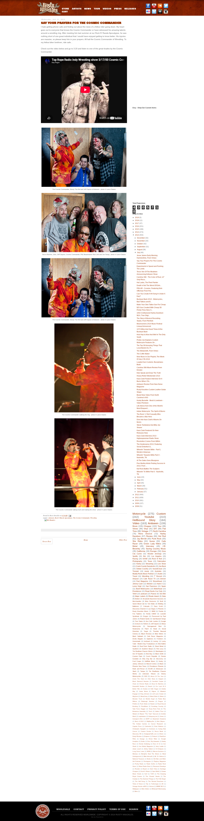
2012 (137, 495)
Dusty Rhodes (137, 736)
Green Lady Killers (152, 544)
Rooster (137, 769)
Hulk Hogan (154, 689)
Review (149, 536)
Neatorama (136, 629)
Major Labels (140, 596)
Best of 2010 (139, 721)
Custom (161, 513)
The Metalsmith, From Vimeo (147, 351)
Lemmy (155, 641)
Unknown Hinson (149, 674)
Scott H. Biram (145, 771)
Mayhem (135, 696)
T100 (152, 774)
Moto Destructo (150, 601)
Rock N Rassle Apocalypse (63, 518)
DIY (155, 529)
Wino (136, 791)
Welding (160, 604)
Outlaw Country (142, 569)
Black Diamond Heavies (141, 681)
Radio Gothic (151, 764)
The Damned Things (146, 779)
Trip (147, 784)
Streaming (149, 564)
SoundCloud (157, 569)
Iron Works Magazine (146, 746)
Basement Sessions (159, 719)
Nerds (149, 759)
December (141, 238)
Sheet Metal (159, 646)
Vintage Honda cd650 (140, 786)
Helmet (145, 624)
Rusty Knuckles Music (140, 611)
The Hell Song (140, 781)
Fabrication (161, 561)
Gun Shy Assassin (153, 741)
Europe (153, 551)
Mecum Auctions (158, 751)
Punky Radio (139, 764)
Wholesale (63, 809)
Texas (150, 561)
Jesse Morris (143, 691)
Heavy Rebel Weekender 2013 (148, 376)
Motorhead (158, 589)
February (140, 489)
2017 (137, 223)
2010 (137, 500)
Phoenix (160, 609)
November (141, 241)
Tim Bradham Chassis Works (143, 651)
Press (118, 8)
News (87, 8)
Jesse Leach (137, 749)
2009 (137, 503)
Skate (155, 629)
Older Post (123, 540)
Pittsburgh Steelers (147, 701)
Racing (135, 559)
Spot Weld (155, 771)
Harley (138, 564)
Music (135, 526)
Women (150, 584)
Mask (161, 664)
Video (136, 523)
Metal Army (144, 696)
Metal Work (153, 696)
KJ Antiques (160, 749)
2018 (137, 220)
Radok (152, 704)
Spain (163, 586)
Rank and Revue (139, 669)
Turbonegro (155, 784)
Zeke (164, 596)
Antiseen (51, 518)
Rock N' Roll (157, 559)
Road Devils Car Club (153, 591)
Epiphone (150, 639)
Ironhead (147, 641)
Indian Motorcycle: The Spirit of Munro (151, 411)
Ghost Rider (153, 739)
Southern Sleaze (147, 649)
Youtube (149, 516)
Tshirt (135, 594)
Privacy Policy (96, 809)
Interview (150, 546)
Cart (65, 11)
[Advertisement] (149, 61)
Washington (159, 651)
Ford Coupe (137, 661)
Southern (136, 649)
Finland (154, 736)
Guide (143, 741)
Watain (135, 714)
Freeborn (160, 639)
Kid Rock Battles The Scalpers (148, 469)
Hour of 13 (156, 744)
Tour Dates (139, 621)
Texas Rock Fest (154, 709)
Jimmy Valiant (148, 749)
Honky (161, 661)
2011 (137, 497)
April (139, 483)
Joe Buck (162, 566)
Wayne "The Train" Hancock (149, 714)
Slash (134, 671)
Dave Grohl (158, 606)
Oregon (145, 616)
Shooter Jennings (154, 554)
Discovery (159, 659)
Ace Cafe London (152, 621)
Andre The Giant (138, 679)
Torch (150, 711)
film (144, 556)
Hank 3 (159, 584)
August (140, 250)
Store (65, 8)
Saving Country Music (156, 549)
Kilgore (154, 691)
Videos (107, 8)
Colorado (146, 606)
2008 (137, 506)
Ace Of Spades (138, 654)
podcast (144, 594)
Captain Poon (137, 726)
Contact (78, 809)
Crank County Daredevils (145, 566)
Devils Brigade (138, 639)
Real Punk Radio (146, 646)
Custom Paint (137, 656)
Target (146, 631)
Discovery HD (137, 734)
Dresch (150, 686)
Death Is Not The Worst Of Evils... (149, 285)
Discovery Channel (139, 609)
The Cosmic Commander (81, 518)
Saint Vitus (153, 769)
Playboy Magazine (160, 761)
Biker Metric (159, 634)
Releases (130, 8)
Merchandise (137, 601)
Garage (142, 739)
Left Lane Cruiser (158, 694)
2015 (137, 229)
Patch (147, 629)
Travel (135, 576)
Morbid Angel (150, 699)
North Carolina (159, 531)
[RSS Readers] (50, 520)
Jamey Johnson (138, 664)
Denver (163, 579)
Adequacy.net (152, 716)
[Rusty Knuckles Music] (48, 14)
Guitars (145, 689)
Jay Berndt (142, 539)
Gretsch (137, 624)
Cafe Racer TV (149, 579)
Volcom (151, 786)
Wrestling (93, 518)
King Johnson (144, 694)
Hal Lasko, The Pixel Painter (147, 282)
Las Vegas (151, 609)
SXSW (145, 559)
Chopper (147, 526)
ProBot (135, 704)
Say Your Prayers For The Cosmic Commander (81, 23)
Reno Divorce (145, 534)
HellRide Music (150, 661)
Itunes (152, 541)
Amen (162, 716)
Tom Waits (151, 604)
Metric (162, 696)
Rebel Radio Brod (144, 766)
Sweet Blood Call (138, 604)
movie (146, 571)
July (138, 252)
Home (86, 540)
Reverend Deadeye (159, 766)
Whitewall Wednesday (159, 789)
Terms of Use (117, 809)
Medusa (135, 754)
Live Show (162, 564)
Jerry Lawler (159, 746)
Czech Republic (151, 656)
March (139, 486)
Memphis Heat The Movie (150, 754)
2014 (137, 232)
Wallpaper (136, 789)
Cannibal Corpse (157, 681)
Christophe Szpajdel (139, 729)
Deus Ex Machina (157, 684)
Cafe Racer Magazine (155, 636)
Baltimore (136, 606)
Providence (137, 591)
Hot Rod (162, 536)
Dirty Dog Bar (147, 659)
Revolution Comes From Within (148, 441)
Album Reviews (146, 634)
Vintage (145, 531)
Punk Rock (157, 539)
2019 (137, 217)
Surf (145, 774)
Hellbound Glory (144, 520)
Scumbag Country (157, 706)
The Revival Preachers (155, 781)
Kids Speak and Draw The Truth (149, 373)
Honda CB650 (151, 614)
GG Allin (163, 594)
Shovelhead (157, 581)
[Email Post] (69, 515)
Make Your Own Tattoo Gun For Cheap (151, 305)
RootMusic (144, 706)
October (140, 244)
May (139, 480)
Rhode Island (153, 596)
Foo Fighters (137, 614)
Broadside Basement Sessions (153, 599)
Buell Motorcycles (143, 589)
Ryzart (145, 769)
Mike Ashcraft (148, 756)
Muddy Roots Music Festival (143, 574)
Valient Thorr (159, 711)
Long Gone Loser (138, 751)
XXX (145, 676)
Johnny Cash (138, 584)
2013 (137, 235)
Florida (161, 611)
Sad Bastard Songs (159, 619)
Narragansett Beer (154, 626)
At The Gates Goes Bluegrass (148, 460)
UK (162, 784)
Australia (158, 571)
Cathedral (148, 726)
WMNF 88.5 (160, 786)
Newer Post (46, 541)
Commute (152, 729)
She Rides (138, 541)
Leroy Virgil (137, 586)
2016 (137, 226)
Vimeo (135, 529)
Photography (137, 561)
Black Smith (159, 654)
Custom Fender (146, 731)
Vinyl (146, 529)
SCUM (150, 669)
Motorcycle (139, 513)
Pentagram (147, 761)
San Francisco (151, 586)
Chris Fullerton (158, 726)
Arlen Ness (151, 679)
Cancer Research (157, 724)
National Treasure (138, 759)
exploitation (142, 716)
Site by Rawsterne (97, 817)
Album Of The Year (156, 676)
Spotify (135, 556)
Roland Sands (145, 619)
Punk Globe (144, 704)
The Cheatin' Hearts (153, 776)
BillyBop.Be (150, 721)
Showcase (159, 669)
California (141, 551)
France (153, 594)
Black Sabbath (138, 636)
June (139, 477)
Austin (160, 574)
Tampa (142, 671)
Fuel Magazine (142, 581)
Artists (76, 8)
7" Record (158, 576)
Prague (160, 701)
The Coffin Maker (143, 354)
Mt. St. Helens (159, 756)
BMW (153, 611)
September (141, 247)
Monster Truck (137, 699)
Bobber (137, 599)
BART (148, 719)
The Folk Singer (161, 779)
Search (133, 809)
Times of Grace (138, 784)
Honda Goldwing (144, 744)
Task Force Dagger (139, 709)
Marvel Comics (151, 664)
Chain (134, 684)
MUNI (148, 751)
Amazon (136, 579)
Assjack (160, 679)
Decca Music (159, 731)
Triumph (136, 571)
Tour (97, 8)
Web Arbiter (145, 789)
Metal (135, 546)
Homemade (136, 641)
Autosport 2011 (138, 719)
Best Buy (149, 654)
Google (163, 621)
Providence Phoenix (156, 666)
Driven (161, 734)
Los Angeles (156, 556)
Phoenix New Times (139, 666)
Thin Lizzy (159, 649)
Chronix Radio (144, 684)
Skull (161, 601)
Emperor (147, 736)
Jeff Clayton (155, 624)
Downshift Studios (138, 686)
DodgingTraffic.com (150, 734)
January (140, 492)
